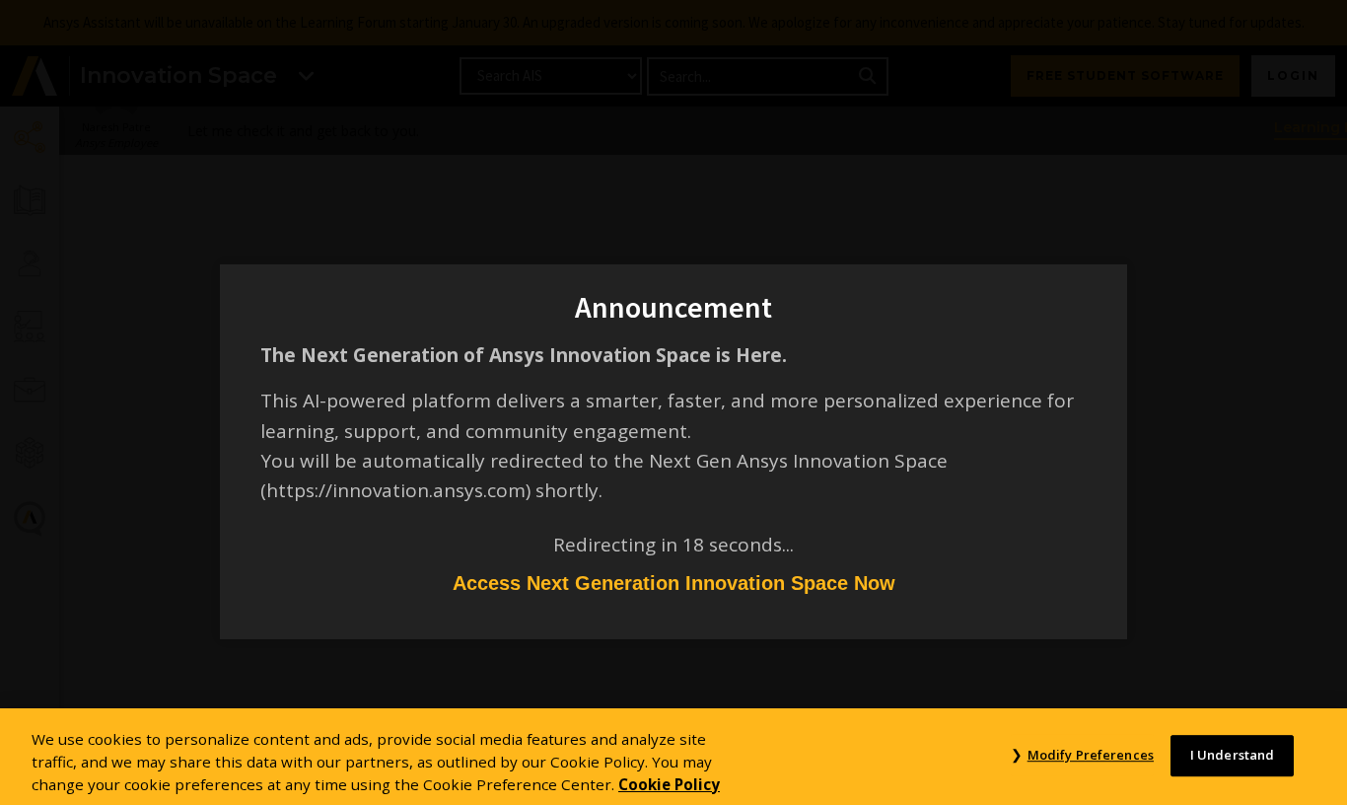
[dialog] (673, 402)
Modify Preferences (1091, 755)
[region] (673, 756)
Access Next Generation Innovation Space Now (674, 583)
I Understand (1232, 755)
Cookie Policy (669, 783)
